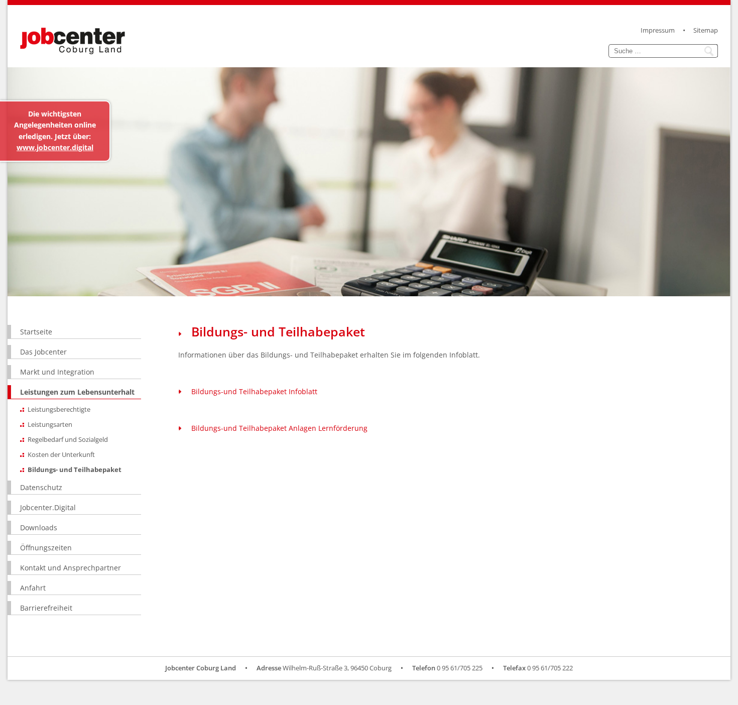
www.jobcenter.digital (55, 147)
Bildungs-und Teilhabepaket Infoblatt (254, 391)
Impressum (658, 30)
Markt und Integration (57, 372)
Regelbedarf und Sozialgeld (68, 439)
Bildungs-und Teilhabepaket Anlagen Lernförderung (279, 428)
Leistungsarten (50, 424)
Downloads (38, 527)
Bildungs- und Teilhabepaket (74, 469)
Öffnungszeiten (46, 547)
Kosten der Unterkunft (61, 454)
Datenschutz (41, 487)
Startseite (36, 331)
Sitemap (705, 30)
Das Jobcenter (43, 352)
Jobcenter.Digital (48, 507)
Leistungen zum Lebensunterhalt (77, 392)
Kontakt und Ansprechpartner (70, 567)
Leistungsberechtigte (59, 409)
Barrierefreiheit (46, 608)
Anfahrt (33, 588)
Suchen (710, 51)
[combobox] (655, 51)
